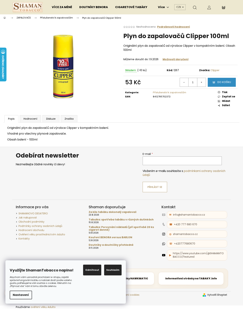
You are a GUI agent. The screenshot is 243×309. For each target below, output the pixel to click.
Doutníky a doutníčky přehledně (111, 245)
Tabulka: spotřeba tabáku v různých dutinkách (121, 219)
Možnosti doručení (176, 59)
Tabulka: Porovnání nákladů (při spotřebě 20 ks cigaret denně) (121, 228)
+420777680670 (184, 243)
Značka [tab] (69, 119)
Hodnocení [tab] (30, 119)
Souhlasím (112, 269)
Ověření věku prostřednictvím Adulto (42, 234)
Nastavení (21, 295)
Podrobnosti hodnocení (173, 27)
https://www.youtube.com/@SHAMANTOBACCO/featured (198, 255)
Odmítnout (92, 269)
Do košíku (224, 82)
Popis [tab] (11, 119)
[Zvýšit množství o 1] (201, 82)
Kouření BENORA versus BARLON (110, 237)
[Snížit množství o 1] (184, 82)
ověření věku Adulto (43, 307)
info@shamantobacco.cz (189, 214)
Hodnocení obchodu (31, 230)
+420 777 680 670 (185, 224)
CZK (179, 7)
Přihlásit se (154, 187)
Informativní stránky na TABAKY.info (191, 278)
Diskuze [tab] (51, 119)
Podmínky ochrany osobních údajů (40, 226)
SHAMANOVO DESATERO (33, 213)
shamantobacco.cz (185, 234)
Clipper (215, 70)
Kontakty (24, 238)
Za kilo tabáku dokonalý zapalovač (113, 212)
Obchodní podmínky (31, 221)
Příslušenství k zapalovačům (169, 92)
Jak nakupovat (28, 217)
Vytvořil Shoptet (217, 295)
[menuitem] (62, 7)
